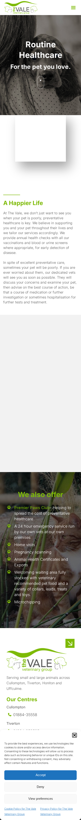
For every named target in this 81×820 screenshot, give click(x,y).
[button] (74, 735)
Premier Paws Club (32, 507)
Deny (40, 787)
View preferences (40, 798)
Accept (41, 775)
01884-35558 (25, 714)
